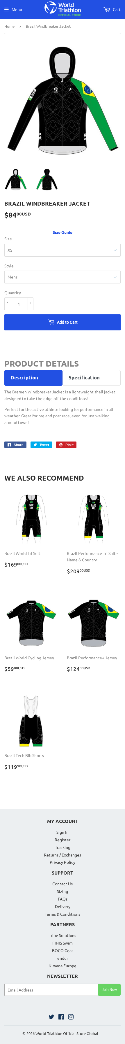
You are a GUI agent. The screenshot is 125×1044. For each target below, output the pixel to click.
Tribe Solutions (62, 935)
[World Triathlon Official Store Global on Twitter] (51, 1017)
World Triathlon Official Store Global (66, 1033)
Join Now (109, 990)
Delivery (62, 906)
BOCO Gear (62, 950)
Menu (17, 9)
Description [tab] (24, 377)
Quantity (12, 292)
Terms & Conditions (62, 914)
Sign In (62, 832)
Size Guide (62, 232)
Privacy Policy (62, 862)
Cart (116, 9)
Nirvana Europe (62, 965)
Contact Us (62, 883)
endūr (62, 958)
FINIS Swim (62, 942)
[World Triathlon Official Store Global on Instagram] (71, 1017)
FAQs (62, 898)
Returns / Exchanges (62, 854)
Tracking (62, 847)
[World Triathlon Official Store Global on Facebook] (61, 1017)
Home (9, 26)
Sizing (62, 891)
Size (8, 238)
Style (9, 265)
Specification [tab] (84, 377)
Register (62, 839)
